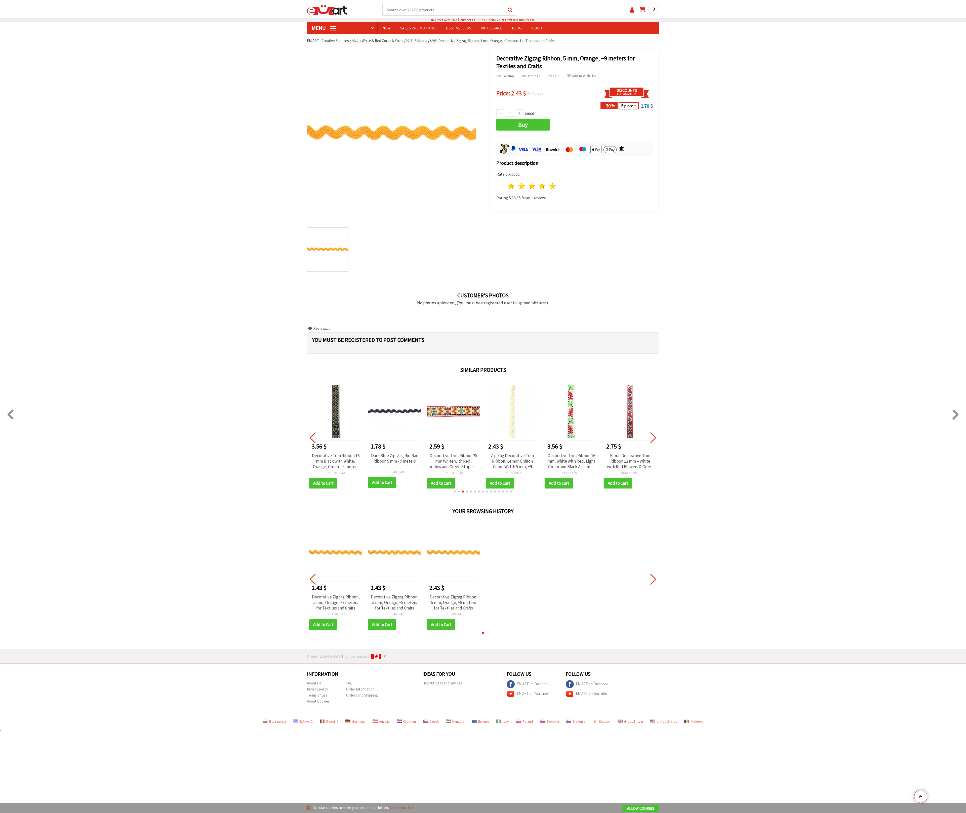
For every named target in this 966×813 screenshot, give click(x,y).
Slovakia (552, 721)
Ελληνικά (306, 721)
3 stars (532, 186)
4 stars (542, 186)
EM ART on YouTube (532, 693)
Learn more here (403, 807)
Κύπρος (605, 721)
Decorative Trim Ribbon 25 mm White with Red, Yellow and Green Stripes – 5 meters (453, 461)
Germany (359, 721)
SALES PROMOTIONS (418, 27)
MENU (319, 27)
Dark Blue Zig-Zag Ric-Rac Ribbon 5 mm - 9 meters (394, 458)
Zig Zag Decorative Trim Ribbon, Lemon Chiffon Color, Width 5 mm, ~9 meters (512, 461)
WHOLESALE (491, 27)
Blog (517, 27)
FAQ (349, 683)
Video (536, 27)
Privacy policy (317, 689)
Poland (527, 721)
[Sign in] (632, 10)
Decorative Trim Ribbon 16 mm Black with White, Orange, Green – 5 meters (335, 461)
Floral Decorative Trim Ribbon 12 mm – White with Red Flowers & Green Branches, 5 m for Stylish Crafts (630, 461)
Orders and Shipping (362, 695)
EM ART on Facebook (533, 683)
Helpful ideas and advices (442, 683)
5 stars (552, 186)
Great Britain (633, 721)
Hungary (458, 721)
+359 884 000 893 (518, 20)
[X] (309, 807)
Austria (384, 721)
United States (667, 721)
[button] (455, 492)
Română (332, 721)
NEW (386, 27)
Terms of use (317, 695)
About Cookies (318, 701)
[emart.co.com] (327, 9)
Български (277, 721)
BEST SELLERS (458, 27)
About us (314, 683)
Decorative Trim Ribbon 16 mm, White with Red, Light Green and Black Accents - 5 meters (571, 461)
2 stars (522, 186)
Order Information (360, 689)
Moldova (697, 721)
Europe (483, 721)
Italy (506, 721)
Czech (434, 721)
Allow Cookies (640, 808)
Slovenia (579, 721)
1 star (511, 186)
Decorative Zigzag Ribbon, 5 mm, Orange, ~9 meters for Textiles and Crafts (336, 602)
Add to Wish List (584, 76)
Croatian (409, 721)
